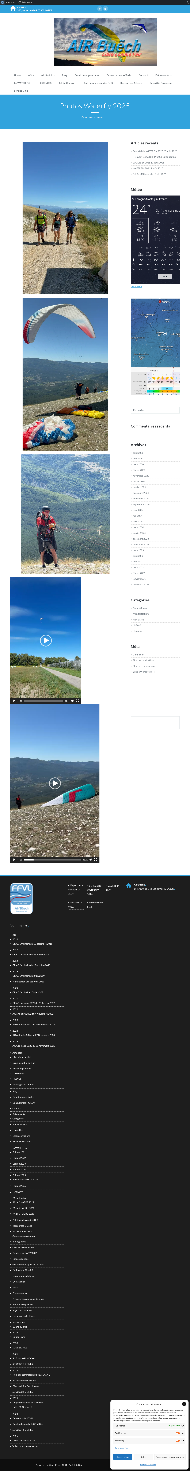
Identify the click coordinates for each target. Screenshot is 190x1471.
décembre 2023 (141, 538)
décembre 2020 (141, 584)
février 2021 (139, 572)
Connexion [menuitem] (11, 2)
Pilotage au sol (19, 1293)
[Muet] (72, 700)
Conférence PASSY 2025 (24, 1253)
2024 (15, 1030)
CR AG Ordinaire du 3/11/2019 (28, 975)
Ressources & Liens (131, 83)
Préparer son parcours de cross (28, 1298)
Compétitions (140, 608)
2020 (15, 987)
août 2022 (138, 555)
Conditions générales (87, 75)
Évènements (162, 75)
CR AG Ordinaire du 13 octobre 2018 (31, 965)
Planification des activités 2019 (28, 981)
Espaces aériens (20, 1258)
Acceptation (123, 1457)
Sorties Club (21, 90)
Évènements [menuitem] (28, 2)
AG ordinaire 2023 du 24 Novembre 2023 (33, 1024)
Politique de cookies (148, 1465)
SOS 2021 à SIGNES (22, 1363)
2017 (15, 950)
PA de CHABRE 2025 (23, 1213)
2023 (15, 1019)
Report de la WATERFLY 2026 (148, 151)
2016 (15, 939)
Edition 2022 (19, 1157)
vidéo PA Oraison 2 (22, 1406)
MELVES (16, 1078)
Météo (15, 1287)
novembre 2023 (141, 544)
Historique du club (21, 1057)
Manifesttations (141, 613)
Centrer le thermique (23, 1247)
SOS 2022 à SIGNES (22, 1391)
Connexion (138, 654)
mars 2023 (138, 550)
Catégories (18, 1118)
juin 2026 (137, 458)
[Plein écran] (77, 700)
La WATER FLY (22, 83)
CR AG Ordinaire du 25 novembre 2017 (32, 954)
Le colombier (19, 1072)
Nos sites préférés (21, 1068)
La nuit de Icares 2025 (23, 1440)
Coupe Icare (18, 1336)
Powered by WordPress (48, 1465)
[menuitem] (2, 2)
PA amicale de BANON (24, 1380)
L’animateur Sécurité (22, 1270)
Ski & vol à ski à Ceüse (23, 1358)
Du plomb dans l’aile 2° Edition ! (28, 1402)
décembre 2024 (141, 492)
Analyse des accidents (23, 1235)
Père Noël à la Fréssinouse (25, 1386)
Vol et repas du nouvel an (25, 1446)
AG (30, 75)
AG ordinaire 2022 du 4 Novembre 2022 (32, 1013)
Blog (64, 75)
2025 (15, 1041)
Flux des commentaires (144, 666)
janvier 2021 (139, 578)
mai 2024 (137, 515)
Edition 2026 (19, 1185)
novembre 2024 (141, 498)
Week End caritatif (21, 1141)
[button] (184, 1404)
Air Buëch (47, 75)
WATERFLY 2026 (141, 162)
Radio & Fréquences (22, 1304)
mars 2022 (138, 567)
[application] (45, 640)
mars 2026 (138, 464)
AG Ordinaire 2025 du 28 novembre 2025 (33, 1045)
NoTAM (137, 625)
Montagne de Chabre (23, 1084)
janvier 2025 (139, 487)
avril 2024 (138, 521)
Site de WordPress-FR (144, 671)
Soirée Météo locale (143, 174)
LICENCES (46, 83)
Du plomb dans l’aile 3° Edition (27, 1423)
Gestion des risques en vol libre (28, 1264)
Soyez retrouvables (22, 1310)
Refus (143, 1457)
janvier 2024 (139, 532)
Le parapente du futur (23, 1275)
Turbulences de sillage (23, 1316)
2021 (15, 998)
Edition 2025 (19, 1175)
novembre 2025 (141, 475)
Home (17, 75)
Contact (143, 75)
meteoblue (136, 286)
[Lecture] (14, 700)
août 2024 (138, 509)
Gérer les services (121, 1448)
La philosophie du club (23, 1062)
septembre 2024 (141, 504)
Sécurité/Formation (161, 83)
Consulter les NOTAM (119, 75)
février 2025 (139, 481)
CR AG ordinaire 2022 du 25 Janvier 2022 (33, 1003)
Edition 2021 (19, 1152)
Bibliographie (19, 1241)
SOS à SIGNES (19, 1347)
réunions (137, 630)
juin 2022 (137, 561)
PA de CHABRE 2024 (23, 1207)
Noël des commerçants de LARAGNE (31, 1374)
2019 (15, 971)
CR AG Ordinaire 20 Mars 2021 (28, 992)
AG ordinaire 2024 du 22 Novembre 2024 (33, 1035)
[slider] (43, 701)
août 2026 (138, 452)
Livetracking (18, 1281)
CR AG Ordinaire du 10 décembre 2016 (32, 943)
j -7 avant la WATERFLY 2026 (147, 156)
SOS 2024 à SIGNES (22, 1429)
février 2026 (139, 469)
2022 (15, 1009)
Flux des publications (143, 660)
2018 (15, 960)
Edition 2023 (19, 1163)
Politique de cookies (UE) (98, 83)
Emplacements (19, 1124)
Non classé (138, 619)
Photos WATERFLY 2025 (25, 1179)
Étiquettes (17, 1130)
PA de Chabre (67, 83)
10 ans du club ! (20, 1326)
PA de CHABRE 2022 (23, 1202)
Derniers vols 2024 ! (22, 1418)
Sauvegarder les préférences (170, 1457)
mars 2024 (138, 527)
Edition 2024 (19, 1169)
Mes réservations (21, 1135)
